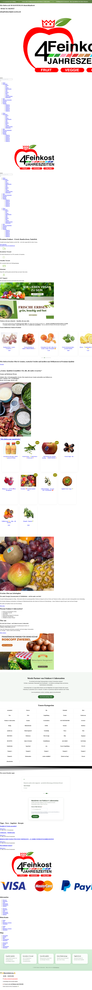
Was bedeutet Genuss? (6, 845)
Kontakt (4, 936)
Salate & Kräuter (9, 96)
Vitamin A (7, 104)
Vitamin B (7, 106)
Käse (6, 91)
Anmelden (35, 816)
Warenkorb (5, 924)
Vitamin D (7, 108)
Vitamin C (7, 107)
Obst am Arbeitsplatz (7, 99)
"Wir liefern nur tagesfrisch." (10, 439)
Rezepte (4, 102)
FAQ (4, 921)
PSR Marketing (56, 967)
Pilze (6, 93)
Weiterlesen (29, 354)
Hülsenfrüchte (8, 89)
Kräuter (7, 92)
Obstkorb (5, 101)
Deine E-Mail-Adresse (36, 806)
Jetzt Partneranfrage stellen (46, 696)
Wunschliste (5, 935)
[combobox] (6, 79)
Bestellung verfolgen (7, 922)
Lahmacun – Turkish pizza (7, 832)
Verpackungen (6, 939)
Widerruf (4, 906)
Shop (4, 98)
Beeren (6, 85)
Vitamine (5, 103)
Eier (6, 86)
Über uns (5, 900)
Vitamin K (7, 110)
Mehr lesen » (3, 828)
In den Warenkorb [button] (9, 354)
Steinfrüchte (8, 97)
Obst (6, 90)
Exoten (6, 87)
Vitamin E (7, 109)
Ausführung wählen (10, 470)
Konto (4, 920)
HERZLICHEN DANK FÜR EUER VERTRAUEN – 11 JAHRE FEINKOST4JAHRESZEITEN (27, 839)
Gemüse (7, 95)
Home (4, 82)
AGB (4, 902)
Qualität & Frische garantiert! (8, 826)
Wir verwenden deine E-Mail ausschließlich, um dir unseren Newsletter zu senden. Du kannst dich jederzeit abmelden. (45, 813)
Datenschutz (5, 903)
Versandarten (5, 904)
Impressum (5, 901)
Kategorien (5, 84)
